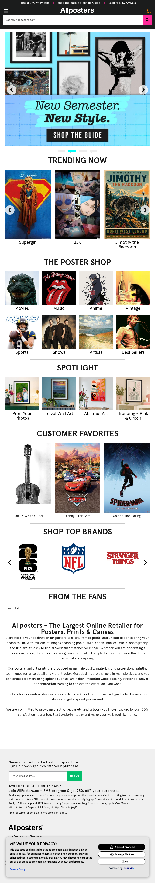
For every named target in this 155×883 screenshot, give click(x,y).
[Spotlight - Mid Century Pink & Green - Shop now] (133, 393)
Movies (22, 308)
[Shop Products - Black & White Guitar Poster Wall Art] (28, 478)
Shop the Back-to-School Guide (79, 2)
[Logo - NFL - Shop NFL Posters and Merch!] (77, 558)
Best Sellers (133, 352)
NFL (107, 242)
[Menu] (6, 11)
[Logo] (77, 10)
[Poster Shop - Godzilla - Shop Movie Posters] (22, 288)
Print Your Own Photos (34, 2)
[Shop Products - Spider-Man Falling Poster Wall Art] (127, 478)
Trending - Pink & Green (133, 416)
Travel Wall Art (59, 413)
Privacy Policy (17, 869)
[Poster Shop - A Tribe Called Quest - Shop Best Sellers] (133, 332)
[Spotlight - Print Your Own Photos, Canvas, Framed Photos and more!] (22, 393)
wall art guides (113, 694)
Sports (22, 352)
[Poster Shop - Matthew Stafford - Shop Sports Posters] (22, 332)
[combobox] (73, 20)
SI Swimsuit (57, 242)
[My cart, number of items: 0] (149, 11)
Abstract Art (96, 413)
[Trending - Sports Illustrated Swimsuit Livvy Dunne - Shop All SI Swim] (57, 204)
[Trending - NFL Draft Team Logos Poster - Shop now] (107, 204)
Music (59, 308)
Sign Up (74, 776)
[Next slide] (143, 90)
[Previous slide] (11, 90)
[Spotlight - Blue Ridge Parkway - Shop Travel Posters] (59, 393)
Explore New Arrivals (122, 2)
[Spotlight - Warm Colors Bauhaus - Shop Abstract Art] (96, 393)
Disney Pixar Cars (77, 516)
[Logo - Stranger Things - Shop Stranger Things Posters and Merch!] (127, 558)
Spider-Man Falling (127, 516)
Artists (96, 352)
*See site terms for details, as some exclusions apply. (38, 812)
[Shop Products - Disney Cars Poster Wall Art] (77, 478)
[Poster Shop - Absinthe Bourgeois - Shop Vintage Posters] (133, 288)
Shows (59, 352)
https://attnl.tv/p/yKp (66, 807)
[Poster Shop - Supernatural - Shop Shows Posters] (59, 332)
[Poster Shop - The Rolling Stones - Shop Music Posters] (59, 288)
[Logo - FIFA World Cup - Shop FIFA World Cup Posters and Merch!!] (28, 562)
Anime (96, 308)
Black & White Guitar (27, 516)
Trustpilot (12, 608)
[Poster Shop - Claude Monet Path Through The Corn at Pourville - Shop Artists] (96, 332)
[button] (34, 2)
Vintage (133, 308)
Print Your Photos (22, 416)
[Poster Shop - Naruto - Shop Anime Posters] (96, 288)
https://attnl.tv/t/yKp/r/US (24, 807)
